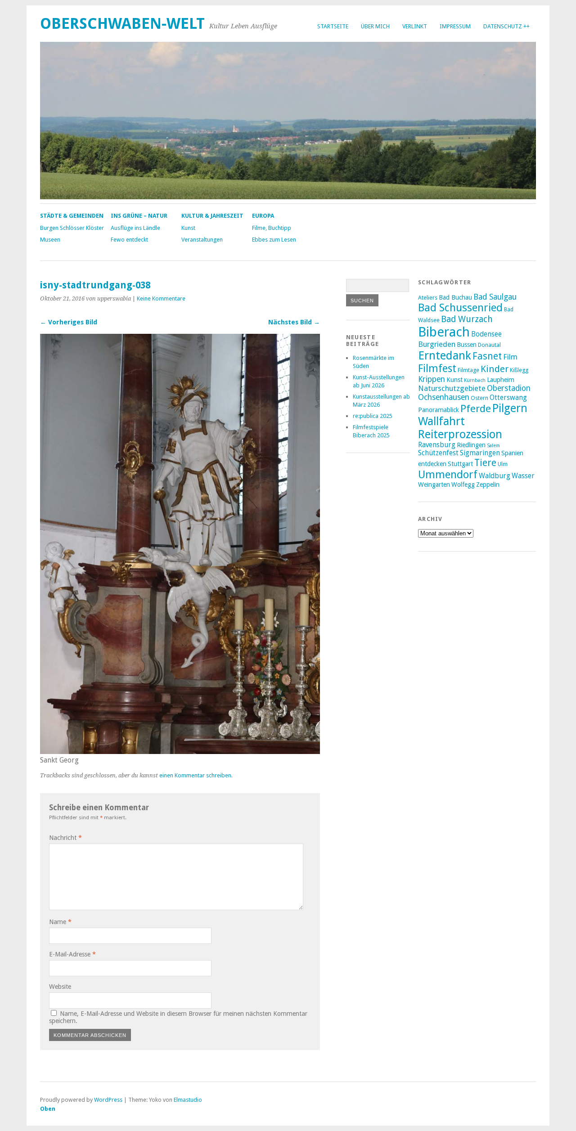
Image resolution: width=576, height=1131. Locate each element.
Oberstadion (509, 388)
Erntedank (444, 355)
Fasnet (487, 356)
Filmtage (468, 370)
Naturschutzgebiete (452, 388)
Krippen (431, 379)
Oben (47, 1108)
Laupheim (500, 379)
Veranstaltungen (202, 239)
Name (60, 921)
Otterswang (508, 398)
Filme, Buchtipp (271, 227)
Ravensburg (436, 445)
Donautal (489, 344)
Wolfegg (463, 484)
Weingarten (434, 484)
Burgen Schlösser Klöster (72, 227)
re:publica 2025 (372, 416)
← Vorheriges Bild (68, 322)
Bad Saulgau (495, 296)
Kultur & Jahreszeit (212, 215)
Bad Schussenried (460, 307)
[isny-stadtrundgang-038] (180, 751)
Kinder (494, 369)
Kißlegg (519, 370)
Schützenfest (438, 453)
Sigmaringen (480, 453)
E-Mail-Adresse (72, 954)
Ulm (503, 464)
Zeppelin (488, 484)
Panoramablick (438, 409)
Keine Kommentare (161, 298)
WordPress (108, 1099)
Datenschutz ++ (506, 26)
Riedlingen (471, 445)
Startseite (332, 26)
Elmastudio (188, 1099)
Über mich (375, 26)
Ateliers (427, 297)
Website (60, 986)
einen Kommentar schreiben (195, 775)
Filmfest (437, 368)
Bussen (467, 344)
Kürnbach (475, 380)
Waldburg (494, 476)
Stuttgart (460, 463)
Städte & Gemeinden (72, 215)
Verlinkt (414, 26)
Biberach (444, 332)
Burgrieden (436, 344)
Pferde (475, 408)
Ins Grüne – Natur (139, 215)
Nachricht (65, 837)
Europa (263, 215)
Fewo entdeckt (129, 239)
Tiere (485, 462)
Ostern (479, 398)
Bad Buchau (455, 297)
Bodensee (486, 334)
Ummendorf (447, 474)
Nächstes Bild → (294, 322)
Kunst (188, 227)
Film (510, 356)
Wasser (523, 476)
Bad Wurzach (467, 319)
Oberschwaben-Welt (122, 23)
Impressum (455, 26)
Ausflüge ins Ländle (135, 227)
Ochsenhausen (443, 397)
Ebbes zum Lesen (274, 239)
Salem (493, 446)
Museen (50, 239)
